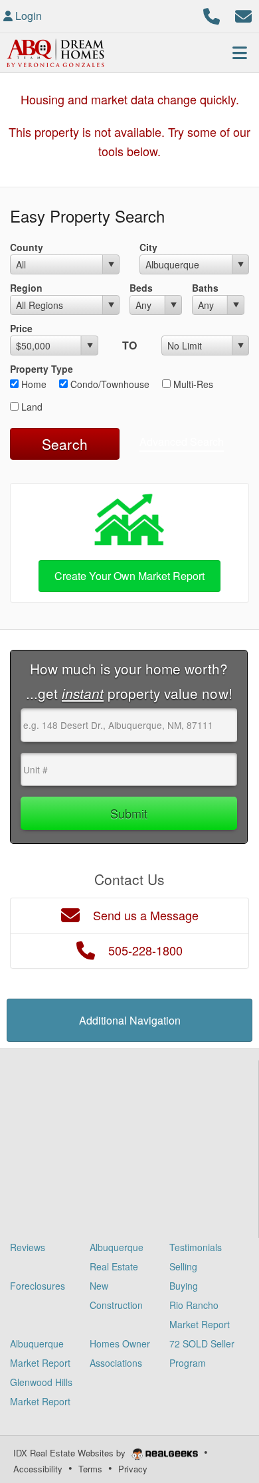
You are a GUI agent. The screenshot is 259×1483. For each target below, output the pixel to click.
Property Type (41, 368)
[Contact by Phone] (211, 14)
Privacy (132, 1468)
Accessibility (37, 1468)
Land (31, 406)
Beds (141, 287)
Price (21, 328)
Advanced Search (181, 441)
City (148, 247)
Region (26, 287)
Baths (205, 287)
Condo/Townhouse (108, 384)
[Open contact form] (243, 14)
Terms (90, 1468)
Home (32, 384)
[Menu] (240, 52)
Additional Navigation (130, 1020)
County (26, 247)
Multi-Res (192, 384)
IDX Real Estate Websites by (70, 1452)
